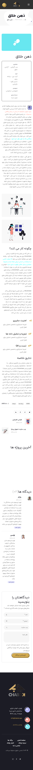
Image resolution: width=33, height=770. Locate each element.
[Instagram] (12, 759)
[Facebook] (16, 759)
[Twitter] (20, 759)
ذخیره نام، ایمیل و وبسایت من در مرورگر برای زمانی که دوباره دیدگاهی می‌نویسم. (17, 648)
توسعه (14, 403)
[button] (4, 4)
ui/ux (28, 403)
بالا (13, 765)
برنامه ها (21, 403)
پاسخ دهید (17, 527)
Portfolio (18, 20)
